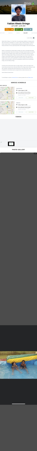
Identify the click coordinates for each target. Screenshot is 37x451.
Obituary (2, 32)
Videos (18, 32)
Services (10, 32)
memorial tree (14, 77)
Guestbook (34, 32)
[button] (7, 92)
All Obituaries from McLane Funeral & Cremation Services (29, 7)
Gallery (26, 32)
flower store (30, 77)
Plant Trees (31, 97)
